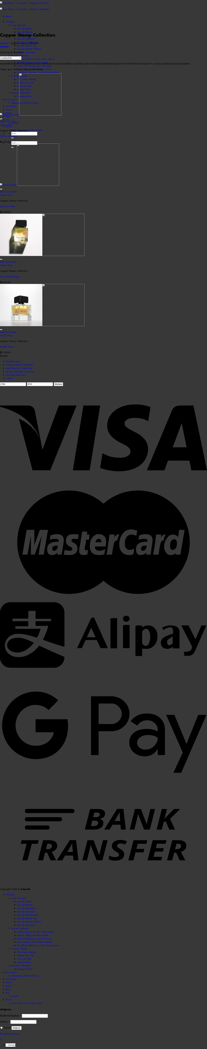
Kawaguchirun (24, 969)
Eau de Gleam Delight (29, 49)
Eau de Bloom (24, 905)
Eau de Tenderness (27, 915)
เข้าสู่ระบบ (16, 1027)
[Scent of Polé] (29, 185)
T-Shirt (9, 378)
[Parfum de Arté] (30, 115)
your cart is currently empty (26, 1003)
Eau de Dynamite (26, 908)
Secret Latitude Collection (20, 371)
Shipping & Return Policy (25, 976)
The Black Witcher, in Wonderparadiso (38, 72)
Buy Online (11, 972)
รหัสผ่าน (5, 1022)
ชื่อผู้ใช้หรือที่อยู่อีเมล (10, 1015)
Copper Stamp (19, 949)
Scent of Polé (7, 206)
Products (10, 22)
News (8, 982)
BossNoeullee (13, 361)
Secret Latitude (19, 55)
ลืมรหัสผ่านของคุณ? (9, 1033)
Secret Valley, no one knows (32, 935)
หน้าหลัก (4, 43)
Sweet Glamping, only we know (34, 66)
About (9, 986)
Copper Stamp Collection (19, 365)
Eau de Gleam (24, 28)
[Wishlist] (1, 118)
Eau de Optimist (26, 39)
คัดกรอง (58, 384)
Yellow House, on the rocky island (35, 59)
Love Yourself (18, 25)
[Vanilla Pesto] (42, 325)
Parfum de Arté (8, 136)
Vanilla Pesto (7, 347)
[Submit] (12, 137)
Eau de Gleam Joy (26, 45)
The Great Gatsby (9, 276)
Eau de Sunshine (26, 52)
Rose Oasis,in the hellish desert (34, 942)
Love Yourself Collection (19, 368)
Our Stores (11, 979)
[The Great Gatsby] (42, 255)
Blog (8, 989)
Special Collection (15, 375)
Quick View (6, 125)
